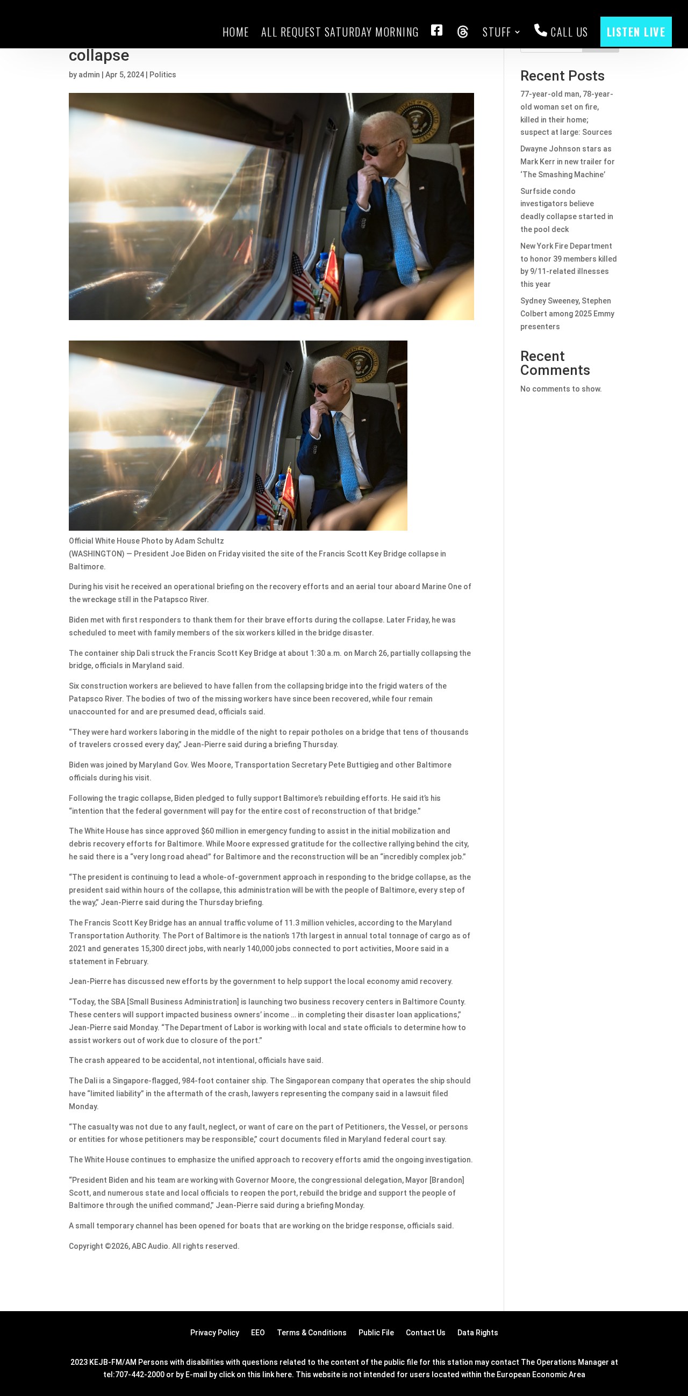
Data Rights (477, 1333)
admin (89, 74)
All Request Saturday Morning (340, 32)
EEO (258, 1333)
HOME (236, 32)
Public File (376, 1333)
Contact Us (426, 1333)
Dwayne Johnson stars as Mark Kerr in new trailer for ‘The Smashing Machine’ (567, 161)
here (284, 1374)
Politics (162, 74)
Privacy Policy (214, 1333)
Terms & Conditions (312, 1333)
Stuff (497, 32)
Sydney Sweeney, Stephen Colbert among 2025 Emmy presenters (567, 313)
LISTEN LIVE (636, 32)
